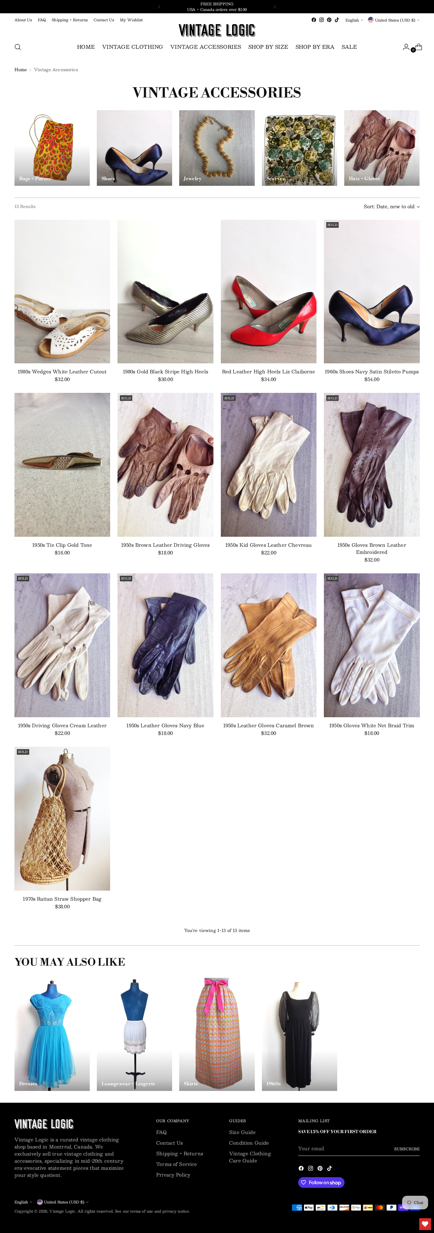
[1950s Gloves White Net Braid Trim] (372, 645)
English (352, 20)
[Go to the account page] (404, 47)
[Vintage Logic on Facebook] (313, 19)
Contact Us (169, 1143)
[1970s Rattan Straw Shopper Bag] (62, 819)
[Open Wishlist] (425, 1224)
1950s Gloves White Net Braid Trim (371, 725)
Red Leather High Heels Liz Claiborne (268, 371)
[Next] (274, 6)
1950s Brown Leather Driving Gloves (165, 545)
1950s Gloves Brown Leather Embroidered (371, 548)
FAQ (161, 1132)
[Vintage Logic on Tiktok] (337, 19)
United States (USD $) (395, 20)
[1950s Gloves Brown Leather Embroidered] (372, 465)
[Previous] (159, 6)
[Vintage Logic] (217, 30)
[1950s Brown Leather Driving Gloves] (165, 465)
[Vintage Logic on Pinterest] (329, 19)
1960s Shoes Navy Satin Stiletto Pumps (372, 371)
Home (20, 69)
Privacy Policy (173, 1175)
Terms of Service (176, 1164)
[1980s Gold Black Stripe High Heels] (165, 292)
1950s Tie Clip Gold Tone (62, 545)
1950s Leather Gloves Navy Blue (165, 725)
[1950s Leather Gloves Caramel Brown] (269, 645)
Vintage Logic (62, 1211)
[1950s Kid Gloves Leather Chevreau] (269, 465)
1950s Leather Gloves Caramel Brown (268, 725)
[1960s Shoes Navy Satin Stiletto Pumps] (372, 292)
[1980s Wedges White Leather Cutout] (62, 292)
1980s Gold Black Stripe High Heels (165, 371)
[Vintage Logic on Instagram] (321, 19)
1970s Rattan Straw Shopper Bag (62, 899)
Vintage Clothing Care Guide (250, 1156)
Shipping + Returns (179, 1153)
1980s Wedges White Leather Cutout (62, 371)
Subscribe (407, 1149)
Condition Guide (249, 1143)
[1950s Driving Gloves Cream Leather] (62, 645)
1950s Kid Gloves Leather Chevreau (268, 545)
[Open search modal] (18, 47)
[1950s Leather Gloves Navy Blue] (165, 645)
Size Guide (242, 1132)
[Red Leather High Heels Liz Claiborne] (269, 292)
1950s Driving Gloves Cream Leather (62, 725)
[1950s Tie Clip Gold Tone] (62, 465)
